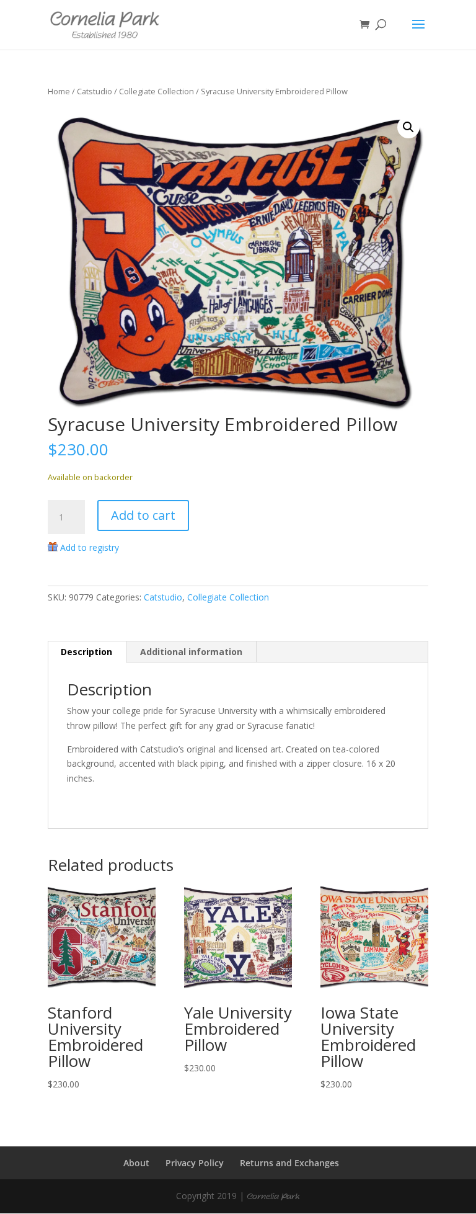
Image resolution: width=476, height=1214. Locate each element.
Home (59, 91)
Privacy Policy (194, 1163)
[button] (408, 127)
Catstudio (94, 91)
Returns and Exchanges (289, 1163)
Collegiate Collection (156, 91)
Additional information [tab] (191, 652)
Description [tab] (86, 652)
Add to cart (143, 515)
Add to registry (89, 547)
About (136, 1163)
